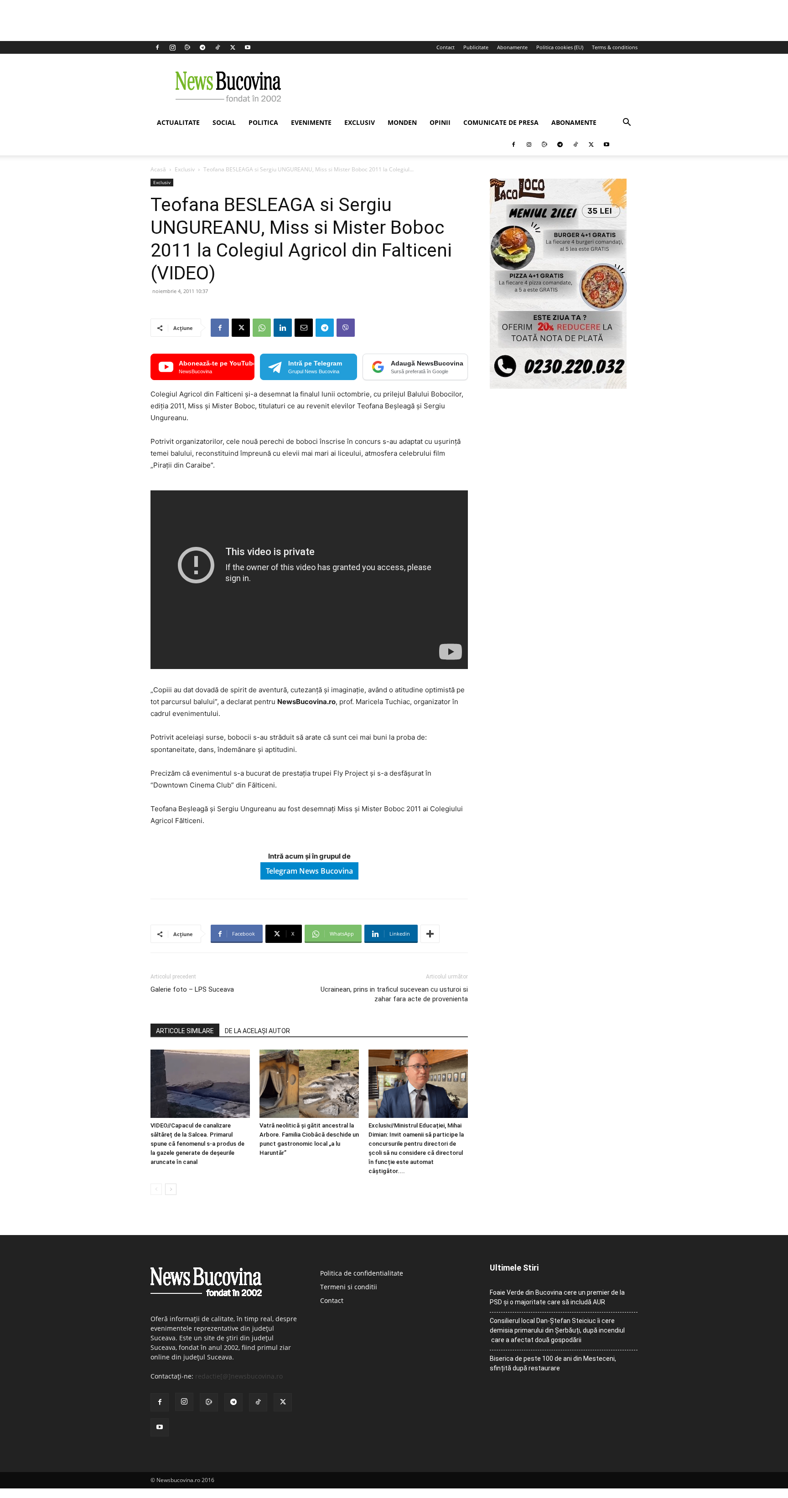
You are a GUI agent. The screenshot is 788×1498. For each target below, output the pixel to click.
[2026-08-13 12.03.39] (558, 386)
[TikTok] (217, 47)
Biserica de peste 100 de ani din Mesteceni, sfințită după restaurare (553, 1363)
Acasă (158, 169)
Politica (263, 122)
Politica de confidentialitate (361, 1273)
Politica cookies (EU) (559, 47)
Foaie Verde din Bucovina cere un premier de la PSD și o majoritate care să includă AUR (557, 1297)
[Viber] (346, 328)
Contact (445, 47)
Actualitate (178, 122)
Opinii (440, 122)
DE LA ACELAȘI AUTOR (257, 1031)
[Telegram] (202, 47)
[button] (627, 123)
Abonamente (512, 47)
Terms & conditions (615, 47)
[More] (430, 934)
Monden (402, 122)
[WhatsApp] (262, 328)
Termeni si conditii (348, 1286)
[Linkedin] (283, 328)
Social (224, 122)
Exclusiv (359, 122)
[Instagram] (172, 47)
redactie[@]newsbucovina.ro (239, 1376)
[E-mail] (304, 328)
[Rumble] (187, 47)
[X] (232, 47)
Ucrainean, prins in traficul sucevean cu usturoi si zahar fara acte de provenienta (394, 994)
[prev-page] (156, 1189)
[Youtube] (247, 47)
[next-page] (170, 1189)
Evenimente (311, 122)
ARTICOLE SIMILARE (185, 1031)
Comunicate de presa (501, 122)
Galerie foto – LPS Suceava (192, 989)
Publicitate (475, 47)
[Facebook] (157, 47)
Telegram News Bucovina (309, 871)
